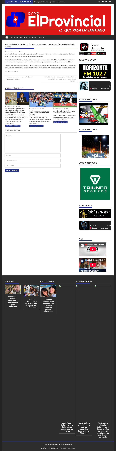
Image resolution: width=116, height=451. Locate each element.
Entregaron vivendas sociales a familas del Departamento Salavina (19, 78)
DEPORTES (32, 126)
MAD (21, 51)
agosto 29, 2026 (11, 106)
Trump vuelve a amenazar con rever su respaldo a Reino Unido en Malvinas (84, 428)
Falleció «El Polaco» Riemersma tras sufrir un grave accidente (13, 302)
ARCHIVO (41, 37)
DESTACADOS (8, 71)
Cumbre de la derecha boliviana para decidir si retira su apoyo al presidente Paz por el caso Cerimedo (103, 430)
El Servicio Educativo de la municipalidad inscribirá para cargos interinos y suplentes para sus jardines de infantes (60, 79)
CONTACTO (32, 37)
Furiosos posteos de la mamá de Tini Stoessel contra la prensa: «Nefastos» (48, 306)
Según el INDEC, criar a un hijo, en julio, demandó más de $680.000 (31, 303)
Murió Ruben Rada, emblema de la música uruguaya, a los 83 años (67, 427)
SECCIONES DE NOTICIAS (18, 37)
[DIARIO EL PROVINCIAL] (58, 34)
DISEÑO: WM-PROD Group (49, 448)
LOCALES (15, 71)
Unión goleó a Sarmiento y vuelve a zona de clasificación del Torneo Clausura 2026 (60, 2)
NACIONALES (17, 125)
